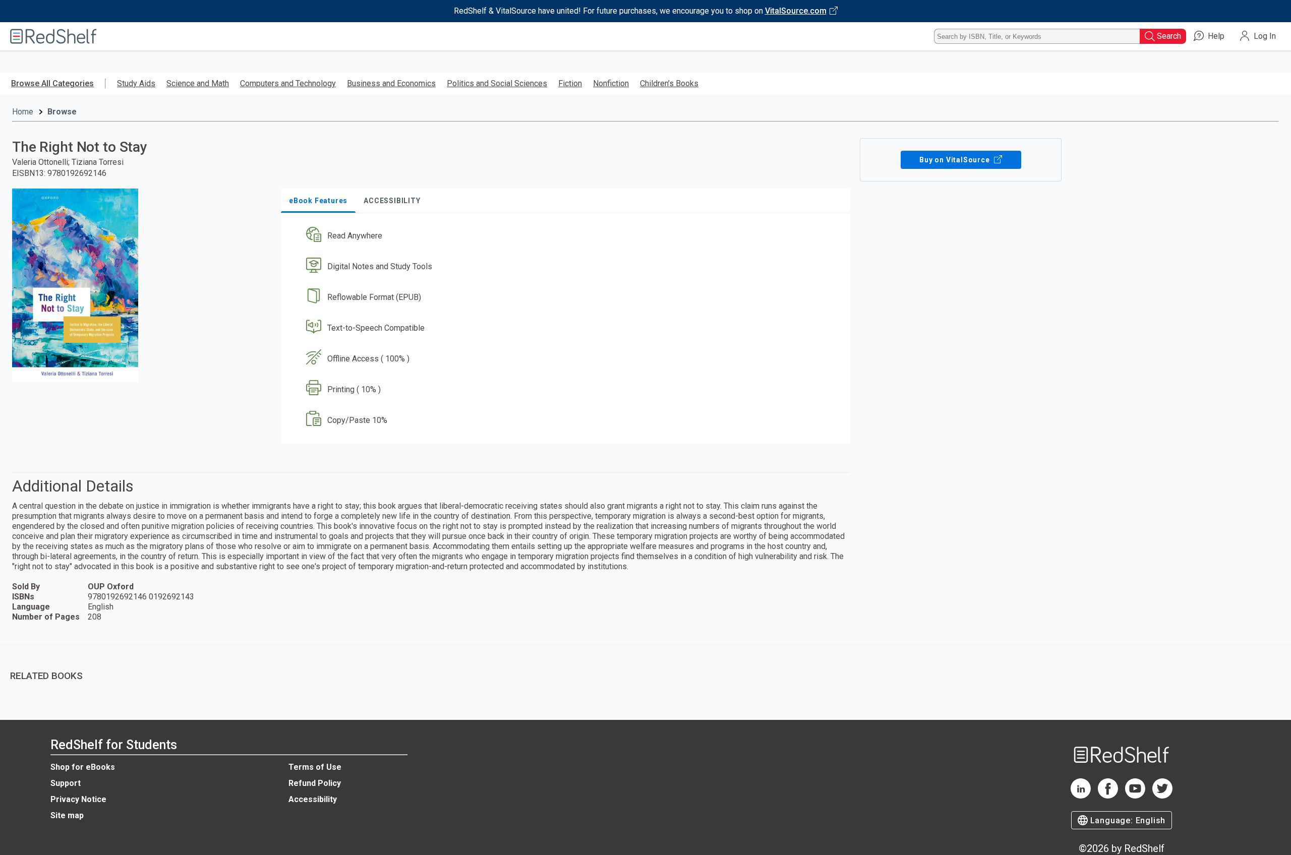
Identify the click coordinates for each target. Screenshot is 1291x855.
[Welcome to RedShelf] (53, 36)
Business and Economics (391, 83)
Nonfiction (611, 83)
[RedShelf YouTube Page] (1135, 796)
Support (65, 783)
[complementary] (645, 668)
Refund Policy (314, 783)
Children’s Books (669, 83)
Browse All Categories (52, 83)
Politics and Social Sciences (497, 83)
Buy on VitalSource (955, 160)
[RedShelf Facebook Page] (1108, 796)
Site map (67, 815)
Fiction (570, 83)
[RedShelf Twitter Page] (1162, 796)
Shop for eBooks (82, 767)
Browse (62, 111)
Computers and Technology (288, 83)
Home (22, 111)
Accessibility (312, 799)
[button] (567, 236)
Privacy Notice (78, 799)
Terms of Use (314, 767)
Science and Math (197, 83)
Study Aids (136, 83)
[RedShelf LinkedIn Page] (1081, 796)
